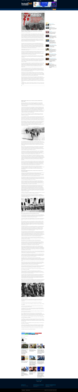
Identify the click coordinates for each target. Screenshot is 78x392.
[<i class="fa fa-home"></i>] (21, 9)
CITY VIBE (36, 9)
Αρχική (22, 11)
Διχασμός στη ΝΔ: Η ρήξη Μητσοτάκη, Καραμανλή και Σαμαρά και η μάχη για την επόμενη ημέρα (40, 362)
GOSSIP (50, 9)
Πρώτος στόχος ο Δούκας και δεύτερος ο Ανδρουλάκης (32, 373)
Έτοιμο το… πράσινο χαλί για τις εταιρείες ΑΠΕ (24, 362)
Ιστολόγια (24, 11)
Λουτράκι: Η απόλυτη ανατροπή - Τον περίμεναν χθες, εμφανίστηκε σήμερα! (52, 46)
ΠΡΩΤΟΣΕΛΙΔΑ (28, 0)
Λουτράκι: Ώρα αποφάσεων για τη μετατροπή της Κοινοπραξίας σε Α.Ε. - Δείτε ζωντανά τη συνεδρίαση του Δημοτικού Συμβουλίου (53, 60)
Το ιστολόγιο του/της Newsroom (29, 11)
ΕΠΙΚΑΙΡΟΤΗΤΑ (38, 9)
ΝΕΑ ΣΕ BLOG (54, 9)
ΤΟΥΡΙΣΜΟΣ (47, 9)
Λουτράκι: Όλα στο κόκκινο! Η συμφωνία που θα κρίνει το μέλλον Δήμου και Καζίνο (52, 33)
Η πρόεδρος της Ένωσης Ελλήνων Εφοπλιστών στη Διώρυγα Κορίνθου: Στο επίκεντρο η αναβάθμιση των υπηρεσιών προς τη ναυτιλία (52, 41)
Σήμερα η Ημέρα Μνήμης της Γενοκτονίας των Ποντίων (31, 30)
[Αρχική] (26, 3)
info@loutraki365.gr (35, 386)
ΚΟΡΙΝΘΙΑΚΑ (27, 9)
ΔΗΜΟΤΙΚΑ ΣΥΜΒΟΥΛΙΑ (31, 9)
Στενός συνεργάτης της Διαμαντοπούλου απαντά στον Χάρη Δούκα (32, 350)
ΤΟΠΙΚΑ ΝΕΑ (24, 9)
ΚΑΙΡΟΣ (25, 0)
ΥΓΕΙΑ (51, 9)
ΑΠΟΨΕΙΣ (42, 9)
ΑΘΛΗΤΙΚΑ (44, 9)
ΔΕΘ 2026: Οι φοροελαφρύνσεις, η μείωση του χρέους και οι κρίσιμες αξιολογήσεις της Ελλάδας (24, 374)
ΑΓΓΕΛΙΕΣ (23, 0)
